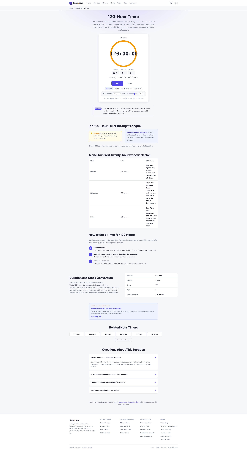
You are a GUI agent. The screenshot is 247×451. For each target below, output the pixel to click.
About (152, 447)
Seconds (97, 3)
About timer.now (166, 436)
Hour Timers (78, 8)
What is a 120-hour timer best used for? (106, 357)
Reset (129, 83)
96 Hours (154, 334)
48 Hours (123, 334)
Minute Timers (105, 426)
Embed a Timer (165, 433)
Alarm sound (108, 93)
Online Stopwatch (146, 436)
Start (117, 83)
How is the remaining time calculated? (105, 390)
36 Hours (108, 334)
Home (89, 3)
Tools (119, 3)
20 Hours (77, 334)
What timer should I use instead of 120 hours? (108, 382)
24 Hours (92, 334)
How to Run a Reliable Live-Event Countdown (106, 308)
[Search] (171, 3)
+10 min (127, 77)
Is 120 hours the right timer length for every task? (109, 374)
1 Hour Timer (124, 433)
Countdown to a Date (147, 433)
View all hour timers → (123, 340)
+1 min (113, 77)
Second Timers (105, 423)
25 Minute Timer (125, 429)
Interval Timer (145, 426)
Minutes (105, 3)
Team (157, 447)
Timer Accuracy (165, 429)
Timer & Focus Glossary (168, 426)
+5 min (120, 77)
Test (141, 94)
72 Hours (139, 334)
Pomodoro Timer (146, 423)
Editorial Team (165, 439)
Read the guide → (97, 316)
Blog (125, 3)
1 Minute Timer (125, 423)
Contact (163, 447)
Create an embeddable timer (129, 402)
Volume (125, 93)
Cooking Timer (145, 429)
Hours (113, 3)
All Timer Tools (105, 433)
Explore (132, 3)
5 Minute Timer (125, 426)
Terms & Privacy (173, 447)
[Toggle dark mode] (176, 3)
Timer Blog (164, 423)
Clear (134, 77)
